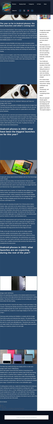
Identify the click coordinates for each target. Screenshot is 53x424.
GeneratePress (33, 417)
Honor (12, 206)
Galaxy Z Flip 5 (6, 118)
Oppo (6, 206)
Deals (45, 4)
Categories (31, 4)
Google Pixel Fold (31, 184)
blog (2, 406)
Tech (5, 406)
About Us (14, 10)
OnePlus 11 (7, 216)
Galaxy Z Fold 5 (33, 117)
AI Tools (39, 4)
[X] (24, 10)
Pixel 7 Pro (28, 223)
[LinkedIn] (32, 10)
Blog (2, 405)
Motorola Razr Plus (10, 107)
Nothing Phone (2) (25, 386)
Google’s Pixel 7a (4, 223)
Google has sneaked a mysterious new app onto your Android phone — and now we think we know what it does (45, 36)
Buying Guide (22, 4)
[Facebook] (20, 10)
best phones (21, 183)
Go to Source (3, 401)
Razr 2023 (26, 320)
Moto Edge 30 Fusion (25, 227)
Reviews (14, 4)
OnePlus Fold (12, 374)
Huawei (2, 206)
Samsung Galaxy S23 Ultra (12, 181)
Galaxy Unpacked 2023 (30, 306)
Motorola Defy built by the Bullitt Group (15, 235)
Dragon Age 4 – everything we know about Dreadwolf (13, 408)
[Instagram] (28, 10)
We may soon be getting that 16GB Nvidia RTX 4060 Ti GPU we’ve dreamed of (18, 409)
